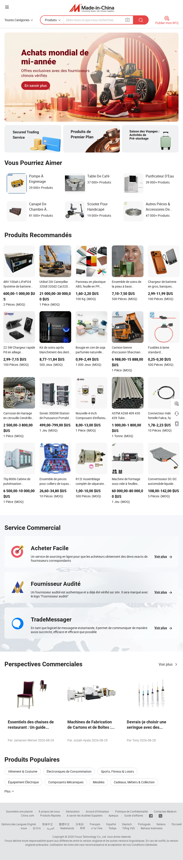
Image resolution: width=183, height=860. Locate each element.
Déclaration (73, 811)
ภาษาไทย (96, 828)
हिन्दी (82, 828)
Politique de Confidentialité (131, 811)
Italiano (161, 824)
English (31, 824)
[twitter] (160, 815)
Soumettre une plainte (19, 811)
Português (144, 824)
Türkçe (112, 828)
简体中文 (47, 824)
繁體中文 (64, 824)
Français (95, 824)
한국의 (37, 828)
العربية (50, 828)
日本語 (80, 824)
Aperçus (113, 815)
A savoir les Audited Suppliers (84, 815)
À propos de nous (49, 811)
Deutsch (127, 824)
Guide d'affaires (133, 815)
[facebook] (151, 815)
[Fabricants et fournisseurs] (91, 7)
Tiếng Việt (128, 828)
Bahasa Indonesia (151, 828)
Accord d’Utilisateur (97, 811)
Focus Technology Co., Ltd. (91, 836)
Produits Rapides (50, 815)
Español (111, 824)
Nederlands (67, 828)
